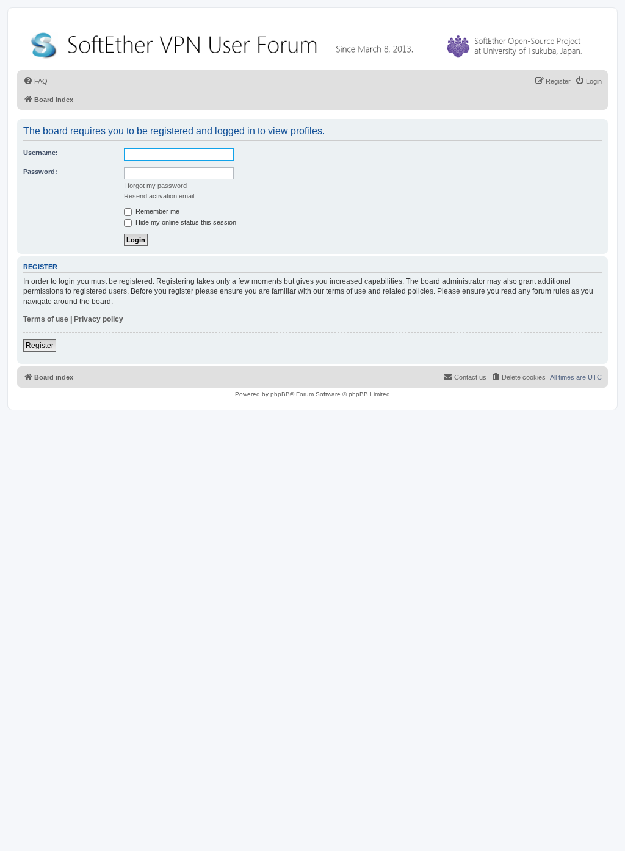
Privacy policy (98, 319)
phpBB (280, 394)
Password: (40, 171)
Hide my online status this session (185, 222)
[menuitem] (35, 81)
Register (40, 345)
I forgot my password (155, 185)
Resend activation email (159, 196)
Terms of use (45, 319)
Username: (40, 152)
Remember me (156, 211)
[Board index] (309, 42)
